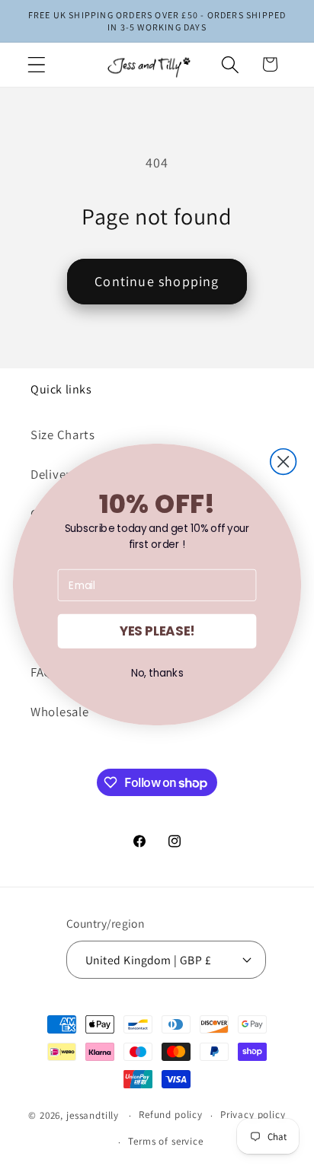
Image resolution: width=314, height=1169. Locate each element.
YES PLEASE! (157, 632)
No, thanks (157, 673)
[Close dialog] (283, 462)
